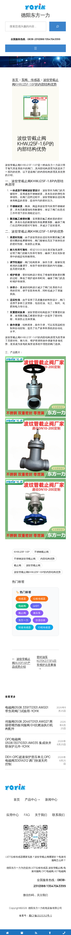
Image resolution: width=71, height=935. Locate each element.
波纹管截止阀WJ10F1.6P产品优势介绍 (21, 662)
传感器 (22, 598)
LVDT (36, 605)
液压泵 (36, 613)
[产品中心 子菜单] (39, 799)
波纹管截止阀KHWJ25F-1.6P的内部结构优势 (37, 572)
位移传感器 (39, 598)
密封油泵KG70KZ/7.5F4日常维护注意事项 (46, 661)
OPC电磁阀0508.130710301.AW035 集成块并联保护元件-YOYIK (28, 742)
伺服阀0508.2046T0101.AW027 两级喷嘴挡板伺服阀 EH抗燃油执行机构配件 (29, 725)
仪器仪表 (40, 620)
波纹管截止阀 (33, 565)
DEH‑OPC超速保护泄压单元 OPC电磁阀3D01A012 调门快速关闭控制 (27, 760)
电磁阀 (22, 605)
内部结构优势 (47, 558)
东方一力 (23, 620)
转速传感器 (24, 627)
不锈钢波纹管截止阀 (25, 558)
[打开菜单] (35, 48)
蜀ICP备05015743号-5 (40, 915)
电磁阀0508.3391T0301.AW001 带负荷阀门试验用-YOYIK (26, 709)
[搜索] (57, 26)
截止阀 (17, 565)
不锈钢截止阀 (41, 551)
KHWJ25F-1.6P (21, 551)
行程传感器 (44, 627)
